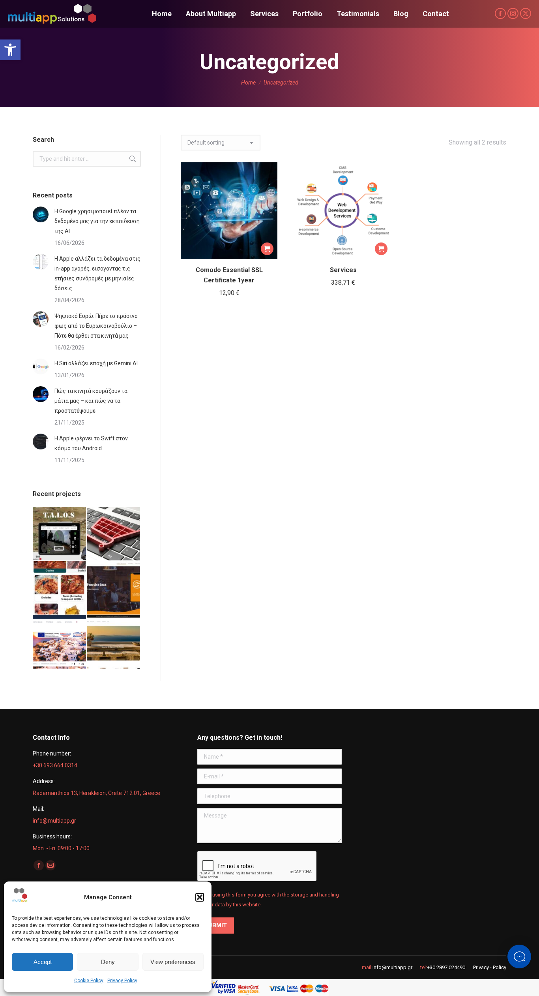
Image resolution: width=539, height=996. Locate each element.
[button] (10, 49)
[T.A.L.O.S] (60, 534)
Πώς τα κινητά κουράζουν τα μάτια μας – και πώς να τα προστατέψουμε (90, 401)
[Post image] (41, 214)
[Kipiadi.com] (114, 642)
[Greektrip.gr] (60, 642)
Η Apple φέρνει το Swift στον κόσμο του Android (91, 443)
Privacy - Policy (489, 967)
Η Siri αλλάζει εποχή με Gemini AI (96, 363)
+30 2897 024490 (446, 967)
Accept (43, 961)
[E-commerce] (114, 534)
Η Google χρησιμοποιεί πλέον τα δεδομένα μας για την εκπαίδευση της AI (97, 221)
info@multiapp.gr (392, 967)
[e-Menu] (60, 588)
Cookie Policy (88, 980)
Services (343, 270)
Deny (108, 961)
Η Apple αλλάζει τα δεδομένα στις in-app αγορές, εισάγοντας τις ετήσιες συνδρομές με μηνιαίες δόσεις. (97, 273)
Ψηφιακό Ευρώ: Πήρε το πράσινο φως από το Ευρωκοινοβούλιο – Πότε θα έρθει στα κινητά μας (96, 326)
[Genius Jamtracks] (114, 588)
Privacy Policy (122, 980)
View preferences (172, 961)
